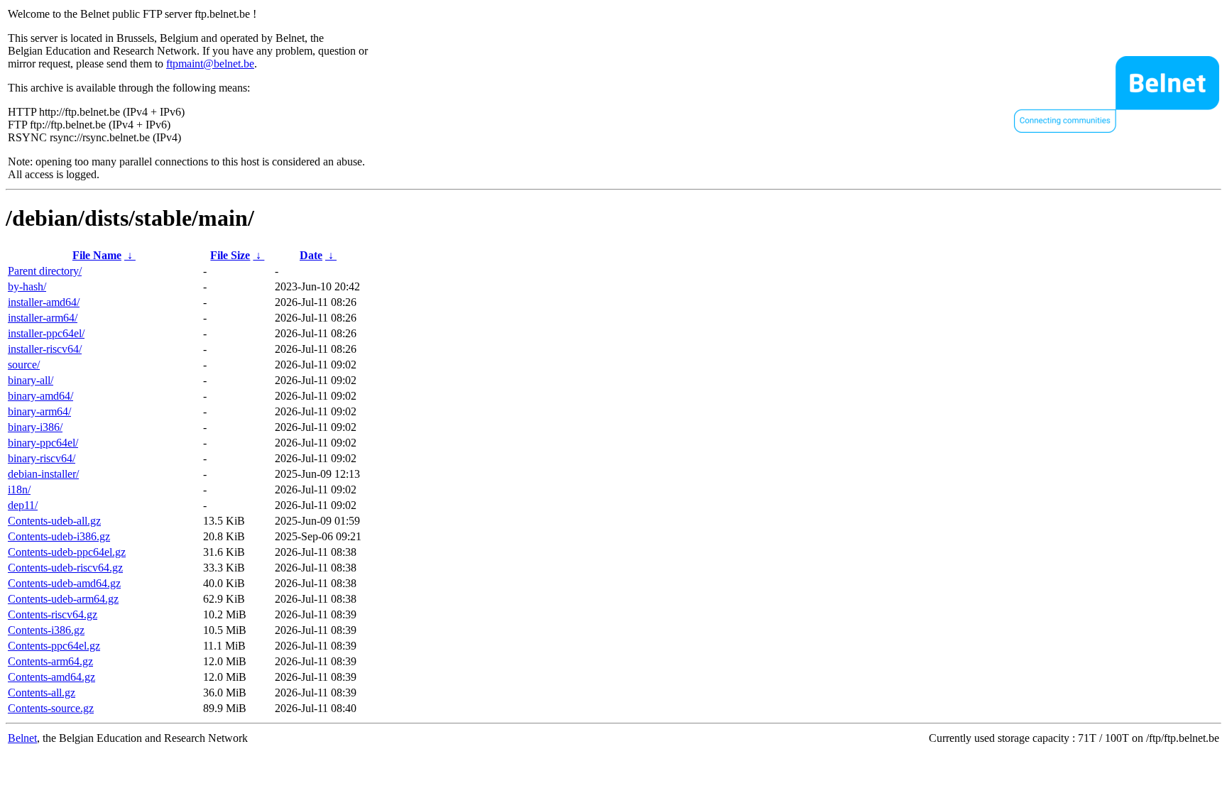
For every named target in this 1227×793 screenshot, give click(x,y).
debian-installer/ (43, 474)
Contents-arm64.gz (50, 661)
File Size (230, 255)
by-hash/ (27, 286)
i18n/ (19, 489)
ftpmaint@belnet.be (210, 64)
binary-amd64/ (40, 396)
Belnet (22, 738)
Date (311, 255)
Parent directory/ (45, 271)
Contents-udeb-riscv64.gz (65, 568)
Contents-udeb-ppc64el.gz (67, 552)
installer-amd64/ (44, 302)
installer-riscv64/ (45, 349)
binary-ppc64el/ (43, 443)
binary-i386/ (35, 427)
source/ (24, 365)
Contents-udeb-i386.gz (59, 536)
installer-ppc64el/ (46, 333)
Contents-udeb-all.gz (54, 521)
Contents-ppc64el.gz (54, 646)
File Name (96, 255)
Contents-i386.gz (46, 630)
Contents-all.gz (41, 693)
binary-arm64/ (39, 411)
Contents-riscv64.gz (52, 614)
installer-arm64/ (42, 318)
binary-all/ (30, 380)
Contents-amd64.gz (51, 677)
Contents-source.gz (51, 708)
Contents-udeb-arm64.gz (63, 599)
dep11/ (23, 505)
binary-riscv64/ (41, 458)
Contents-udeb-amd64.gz (64, 583)
